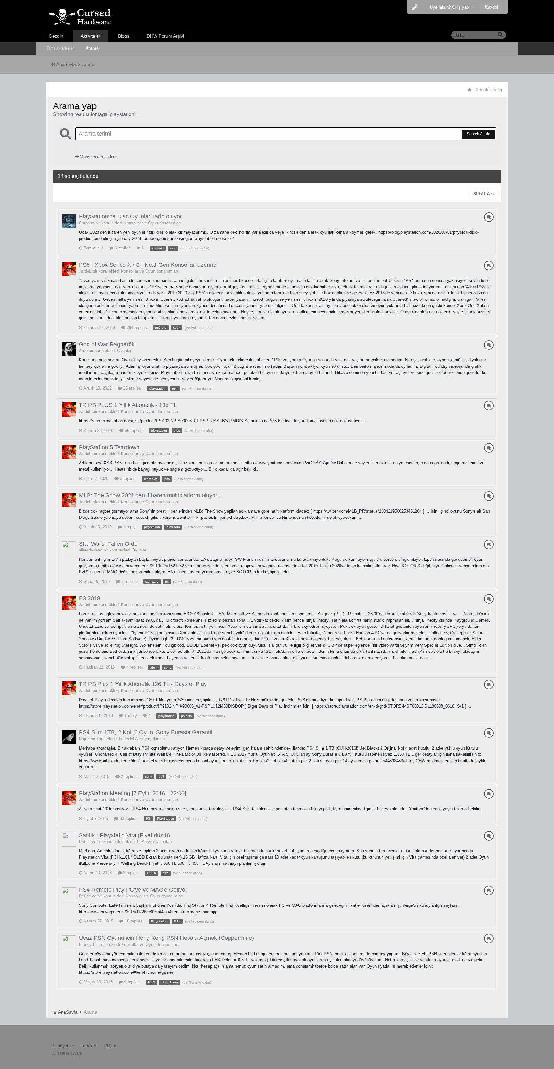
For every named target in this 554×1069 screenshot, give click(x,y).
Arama (92, 48)
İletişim (109, 1045)
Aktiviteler (90, 35)
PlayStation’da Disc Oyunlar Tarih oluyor (130, 216)
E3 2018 (89, 598)
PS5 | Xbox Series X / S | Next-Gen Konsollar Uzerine (147, 265)
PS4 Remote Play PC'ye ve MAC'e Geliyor (133, 890)
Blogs (123, 35)
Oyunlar (124, 350)
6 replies (121, 248)
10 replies (133, 921)
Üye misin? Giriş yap (450, 7)
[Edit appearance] (414, 7)
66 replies (133, 430)
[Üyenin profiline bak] (69, 221)
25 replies (131, 388)
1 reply (129, 527)
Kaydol (491, 7)
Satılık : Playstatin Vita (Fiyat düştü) (124, 835)
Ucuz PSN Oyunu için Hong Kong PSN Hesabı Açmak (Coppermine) (166, 938)
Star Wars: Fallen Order (109, 544)
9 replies (131, 982)
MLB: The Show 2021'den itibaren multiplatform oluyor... (150, 495)
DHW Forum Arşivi (165, 35)
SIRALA (482, 193)
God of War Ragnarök (107, 344)
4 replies (133, 667)
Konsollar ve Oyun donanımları (152, 223)
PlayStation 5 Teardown (109, 447)
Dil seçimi (61, 1045)
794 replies (136, 327)
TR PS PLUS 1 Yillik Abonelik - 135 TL (128, 405)
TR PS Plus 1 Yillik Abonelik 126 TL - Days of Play (143, 684)
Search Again (478, 134)
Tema (87, 1045)
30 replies (128, 818)
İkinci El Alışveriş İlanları (142, 739)
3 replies (127, 478)
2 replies (128, 776)
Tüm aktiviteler (60, 48)
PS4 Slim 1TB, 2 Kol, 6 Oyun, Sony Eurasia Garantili (146, 732)
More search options (98, 157)
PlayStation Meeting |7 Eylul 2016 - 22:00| (132, 793)
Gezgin (56, 35)
